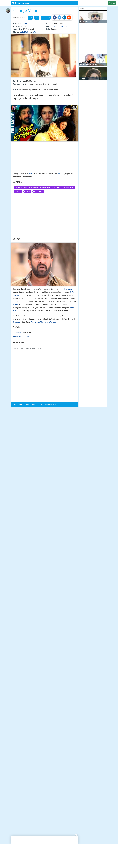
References (38, 191)
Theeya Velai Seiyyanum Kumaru (43, 349)
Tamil (59, 174)
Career (18, 191)
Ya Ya (34, 32)
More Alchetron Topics (21, 363)
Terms (27, 657)
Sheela (55, 26)
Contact (40, 657)
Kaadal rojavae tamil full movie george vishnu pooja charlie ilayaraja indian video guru (44, 187)
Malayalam (67, 316)
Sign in (112, 3)
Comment (46, 18)
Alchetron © (50, 657)
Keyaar (15, 332)
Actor (25, 23)
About (17, 657)
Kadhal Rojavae (25, 32)
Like (36, 18)
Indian (31, 174)
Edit (30, 18)
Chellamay (17, 349)
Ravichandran (64, 26)
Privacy (33, 657)
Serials (27, 191)
